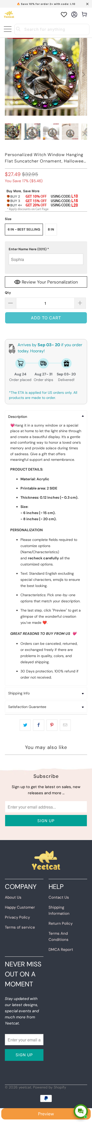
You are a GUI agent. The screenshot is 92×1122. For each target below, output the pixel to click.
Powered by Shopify (49, 1087)
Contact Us (59, 897)
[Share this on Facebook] (38, 725)
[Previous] (9, 74)
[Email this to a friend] (65, 725)
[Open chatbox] (81, 1111)
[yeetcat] (9, 14)
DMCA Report (61, 949)
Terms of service (20, 927)
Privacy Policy (17, 917)
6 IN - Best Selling (24, 229)
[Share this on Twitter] (25, 725)
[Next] (83, 74)
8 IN (51, 229)
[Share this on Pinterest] (52, 725)
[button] (46, 249)
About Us (13, 897)
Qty (8, 292)
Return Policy (61, 923)
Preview (46, 1114)
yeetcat (25, 1087)
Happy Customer (20, 907)
